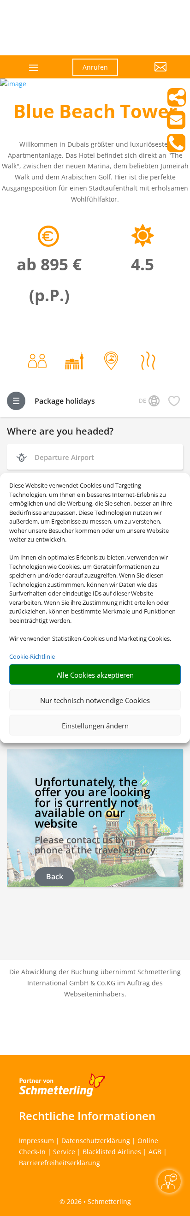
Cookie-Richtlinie (32, 656)
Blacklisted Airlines (112, 1151)
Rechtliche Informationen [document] (87, 1115)
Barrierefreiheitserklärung (59, 1162)
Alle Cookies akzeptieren (95, 674)
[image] (13, 83)
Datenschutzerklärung (95, 1140)
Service (64, 1151)
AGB (154, 1151)
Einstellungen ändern (95, 725)
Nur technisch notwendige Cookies (95, 699)
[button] (149, 74)
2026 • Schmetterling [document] (98, 1201)
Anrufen (95, 67)
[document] (95, 113)
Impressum (36, 1140)
